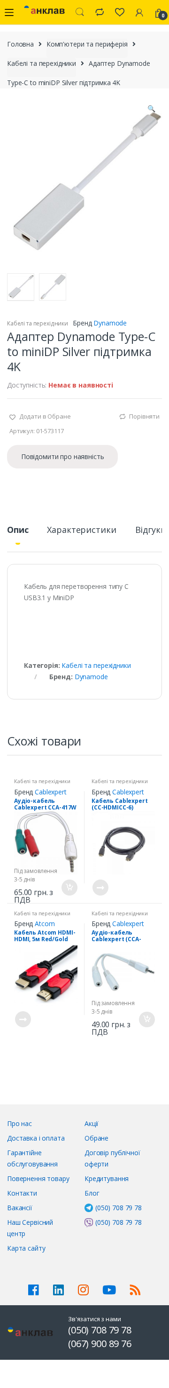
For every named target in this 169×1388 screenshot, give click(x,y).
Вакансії (19, 1207)
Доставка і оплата (36, 1138)
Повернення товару (38, 1178)
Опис (17, 530)
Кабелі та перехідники (41, 63)
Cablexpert (51, 791)
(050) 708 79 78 (118, 1207)
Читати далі (100, 888)
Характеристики (81, 530)
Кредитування (106, 1178)
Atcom (44, 923)
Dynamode (110, 322)
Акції (91, 1123)
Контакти (22, 1193)
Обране (96, 1138)
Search (80, 12)
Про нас (19, 1123)
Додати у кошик (69, 888)
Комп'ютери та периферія (87, 44)
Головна (20, 44)
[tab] (17, 533)
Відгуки (150, 530)
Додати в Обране (44, 416)
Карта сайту (26, 1248)
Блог (91, 1193)
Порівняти (144, 416)
